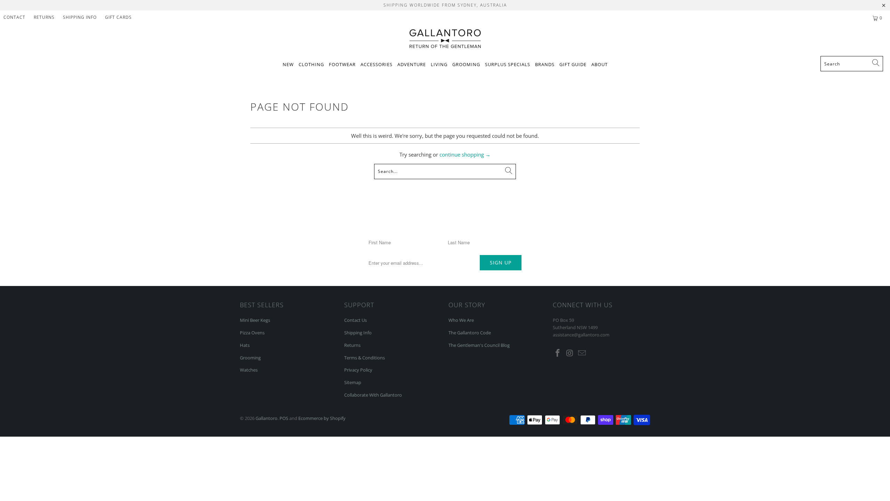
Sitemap (352, 382)
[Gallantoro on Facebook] (558, 353)
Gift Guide (572, 64)
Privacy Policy (358, 370)
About (599, 64)
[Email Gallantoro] (582, 353)
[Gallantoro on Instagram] (570, 353)
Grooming (466, 64)
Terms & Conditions (364, 358)
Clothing (311, 64)
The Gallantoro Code (469, 332)
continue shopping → (465, 154)
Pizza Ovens (252, 332)
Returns (44, 17)
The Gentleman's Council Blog (479, 345)
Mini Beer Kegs (255, 320)
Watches (249, 370)
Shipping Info (358, 332)
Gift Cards (118, 17)
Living (439, 64)
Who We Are (461, 320)
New (288, 64)
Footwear (342, 64)
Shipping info (80, 17)
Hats (245, 345)
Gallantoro (266, 418)
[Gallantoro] (445, 39)
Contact (14, 17)
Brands (545, 64)
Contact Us (355, 320)
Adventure (411, 64)
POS (284, 418)
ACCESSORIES (377, 64)
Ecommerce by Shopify (322, 418)
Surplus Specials (507, 64)
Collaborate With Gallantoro (373, 395)
